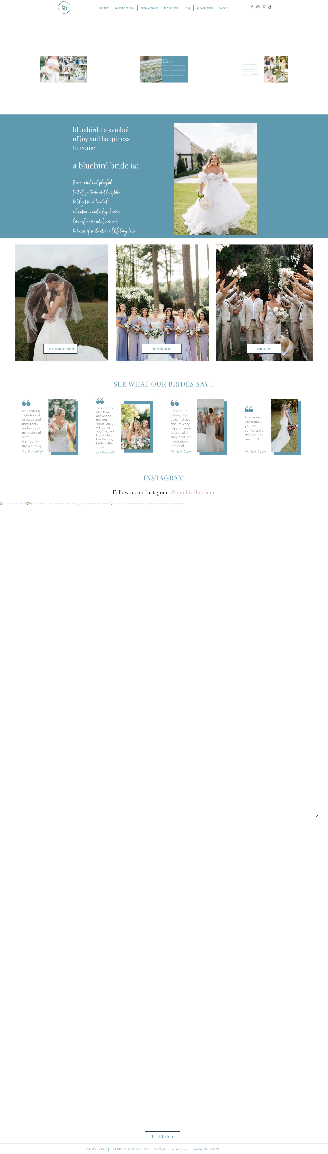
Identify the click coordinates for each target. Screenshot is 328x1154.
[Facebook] (252, 7)
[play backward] (20, 426)
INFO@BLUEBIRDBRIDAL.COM (130, 1149)
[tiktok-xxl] (270, 7)
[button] (49, 426)
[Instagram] (258, 7)
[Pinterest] (264, 7)
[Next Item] (317, 815)
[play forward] (308, 426)
